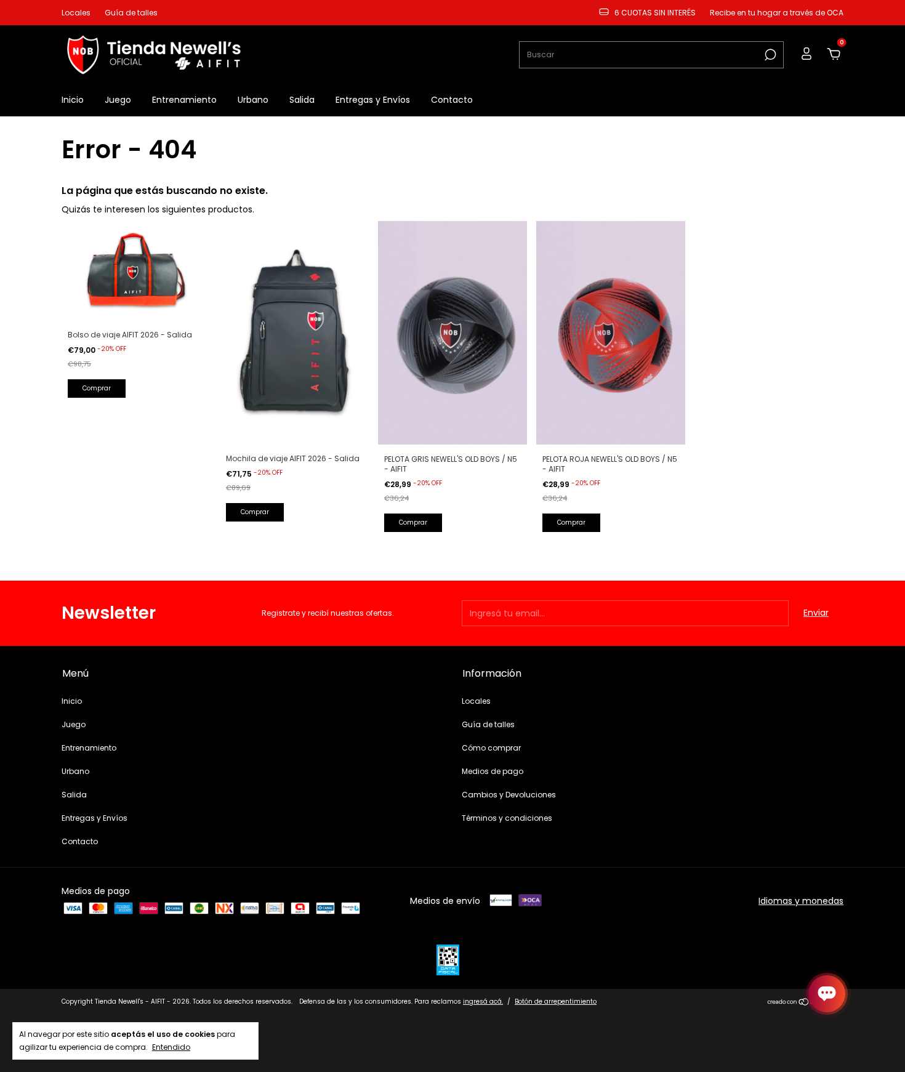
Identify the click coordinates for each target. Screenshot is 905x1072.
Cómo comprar (491, 748)
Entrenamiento (184, 100)
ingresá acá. (483, 1001)
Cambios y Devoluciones (509, 794)
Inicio (73, 100)
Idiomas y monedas (800, 901)
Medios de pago (492, 771)
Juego (118, 100)
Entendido (171, 1047)
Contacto (452, 100)
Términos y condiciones (507, 818)
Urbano (253, 100)
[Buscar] (769, 54)
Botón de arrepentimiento (556, 1001)
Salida (302, 100)
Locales (76, 12)
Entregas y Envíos (373, 100)
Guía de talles (131, 12)
